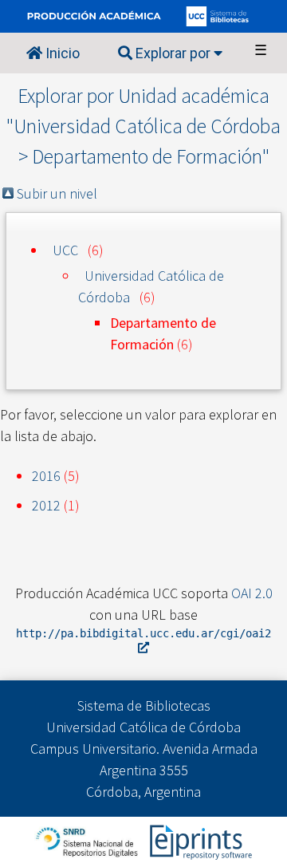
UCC (65, 250)
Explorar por (173, 53)
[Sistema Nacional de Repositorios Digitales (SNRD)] (88, 840)
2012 (46, 505)
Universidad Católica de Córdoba (151, 286)
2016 (46, 476)
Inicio (61, 53)
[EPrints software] (199, 840)
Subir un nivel (57, 193)
